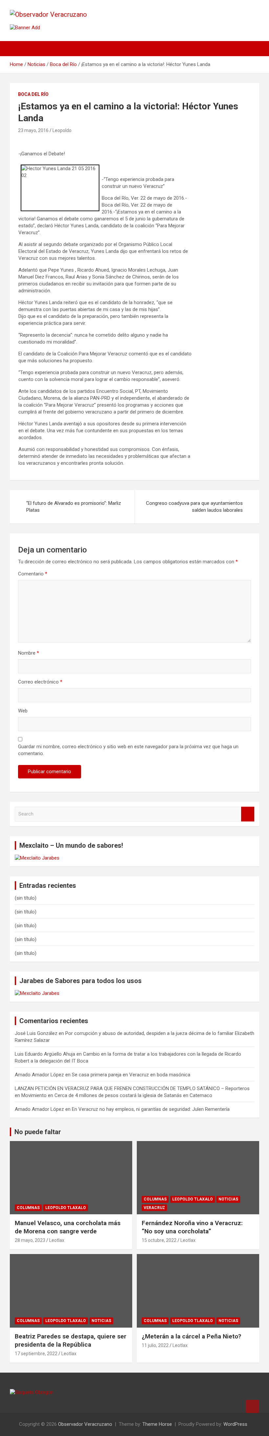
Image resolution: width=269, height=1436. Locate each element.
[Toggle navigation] (18, 48)
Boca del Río (33, 94)
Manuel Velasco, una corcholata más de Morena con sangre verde (67, 1227)
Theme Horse (157, 1424)
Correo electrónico (40, 682)
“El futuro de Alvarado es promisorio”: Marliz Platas (73, 506)
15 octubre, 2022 (159, 1240)
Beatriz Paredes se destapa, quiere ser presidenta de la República (70, 1340)
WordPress (235, 1424)
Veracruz (154, 1207)
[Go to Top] (252, 1406)
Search (247, 814)
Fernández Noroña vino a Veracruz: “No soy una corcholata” (192, 1227)
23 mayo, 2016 (33, 130)
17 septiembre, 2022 (36, 1353)
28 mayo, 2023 (30, 1240)
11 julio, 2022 (155, 1345)
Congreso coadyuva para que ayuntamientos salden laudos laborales (194, 506)
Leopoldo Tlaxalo (65, 1207)
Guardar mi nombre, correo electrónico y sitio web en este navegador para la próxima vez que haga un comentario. (128, 750)
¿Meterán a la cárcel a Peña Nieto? (191, 1336)
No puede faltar (37, 1132)
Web (23, 711)
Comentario (32, 574)
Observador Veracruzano (85, 1424)
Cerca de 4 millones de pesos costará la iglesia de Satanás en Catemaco (133, 1095)
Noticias (228, 1199)
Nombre (28, 653)
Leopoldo (62, 130)
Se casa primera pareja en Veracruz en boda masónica (131, 1075)
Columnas (28, 1207)
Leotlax (56, 1240)
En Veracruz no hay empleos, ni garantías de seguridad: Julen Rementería (151, 1109)
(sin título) (25, 898)
